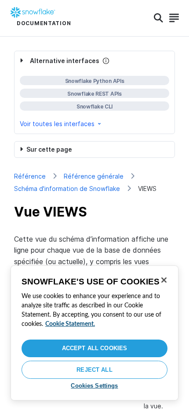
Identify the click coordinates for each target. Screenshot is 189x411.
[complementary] (94, 92)
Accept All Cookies (94, 348)
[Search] (158, 18)
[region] (94, 332)
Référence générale (94, 176)
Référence (30, 176)
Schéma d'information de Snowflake (67, 188)
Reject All (94, 369)
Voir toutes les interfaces (57, 123)
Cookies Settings (94, 385)
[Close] (164, 280)
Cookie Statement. (70, 324)
